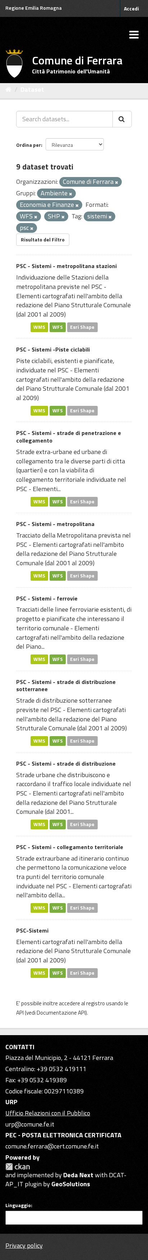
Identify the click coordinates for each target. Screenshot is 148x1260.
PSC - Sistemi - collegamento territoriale (69, 847)
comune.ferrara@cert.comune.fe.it (52, 1146)
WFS (57, 327)
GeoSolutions (70, 1184)
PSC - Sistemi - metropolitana (55, 524)
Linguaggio (18, 1205)
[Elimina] (116, 182)
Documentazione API (61, 1013)
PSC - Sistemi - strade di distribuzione (66, 763)
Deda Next (78, 1175)
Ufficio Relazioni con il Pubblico (47, 1113)
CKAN (17, 1166)
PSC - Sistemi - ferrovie (47, 598)
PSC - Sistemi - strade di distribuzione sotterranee (66, 685)
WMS (39, 327)
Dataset (32, 89)
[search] (122, 119)
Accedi (131, 8)
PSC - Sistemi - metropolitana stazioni (66, 266)
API (20, 1013)
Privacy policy (24, 1245)
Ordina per (28, 145)
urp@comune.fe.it (29, 1124)
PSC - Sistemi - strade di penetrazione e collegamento (68, 437)
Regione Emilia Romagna (33, 8)
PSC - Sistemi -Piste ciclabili (53, 349)
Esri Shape (82, 327)
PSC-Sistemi (32, 930)
